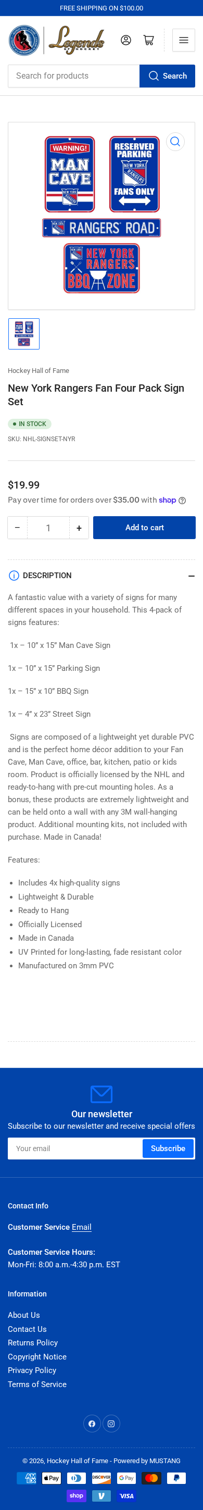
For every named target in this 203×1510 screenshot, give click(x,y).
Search (175, 76)
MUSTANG (165, 1461)
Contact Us (27, 1329)
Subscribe (168, 1148)
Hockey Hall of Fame (38, 371)
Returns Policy (33, 1342)
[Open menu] (183, 40)
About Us (24, 1315)
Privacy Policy (32, 1370)
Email (82, 1227)
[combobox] (101, 76)
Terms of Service (37, 1384)
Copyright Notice (37, 1357)
